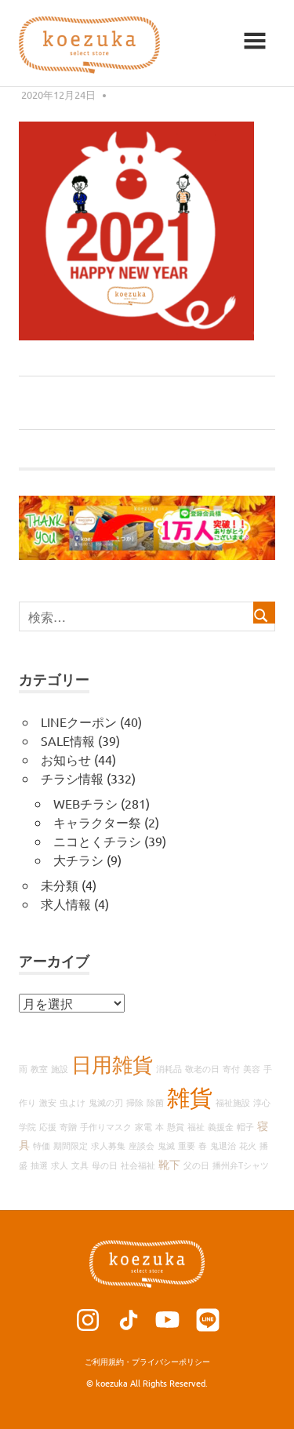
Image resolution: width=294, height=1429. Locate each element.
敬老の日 (202, 1068)
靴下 (169, 1164)
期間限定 (70, 1145)
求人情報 (66, 903)
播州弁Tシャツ (240, 1164)
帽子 (245, 1126)
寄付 (231, 1068)
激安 (47, 1102)
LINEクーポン (79, 721)
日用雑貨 (112, 1065)
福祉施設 (233, 1102)
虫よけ (72, 1102)
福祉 (196, 1126)
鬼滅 (166, 1145)
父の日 (196, 1164)
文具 (80, 1164)
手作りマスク (106, 1126)
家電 (143, 1126)
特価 (41, 1145)
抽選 (39, 1164)
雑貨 (189, 1097)
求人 (59, 1164)
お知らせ (66, 759)
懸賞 (175, 1126)
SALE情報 (68, 740)
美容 (251, 1068)
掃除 (134, 1102)
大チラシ (78, 859)
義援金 (221, 1126)
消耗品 (169, 1068)
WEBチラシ (85, 803)
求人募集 (108, 1145)
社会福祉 (138, 1164)
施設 (59, 1068)
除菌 (155, 1102)
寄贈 (68, 1126)
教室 (39, 1068)
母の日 (105, 1164)
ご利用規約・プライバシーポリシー (147, 1361)
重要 (186, 1145)
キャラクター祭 (97, 822)
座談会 (141, 1145)
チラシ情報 (72, 778)
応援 (47, 1126)
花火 (247, 1145)
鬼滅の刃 (106, 1102)
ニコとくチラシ (97, 841)
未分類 (59, 885)
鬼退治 (223, 1145)
